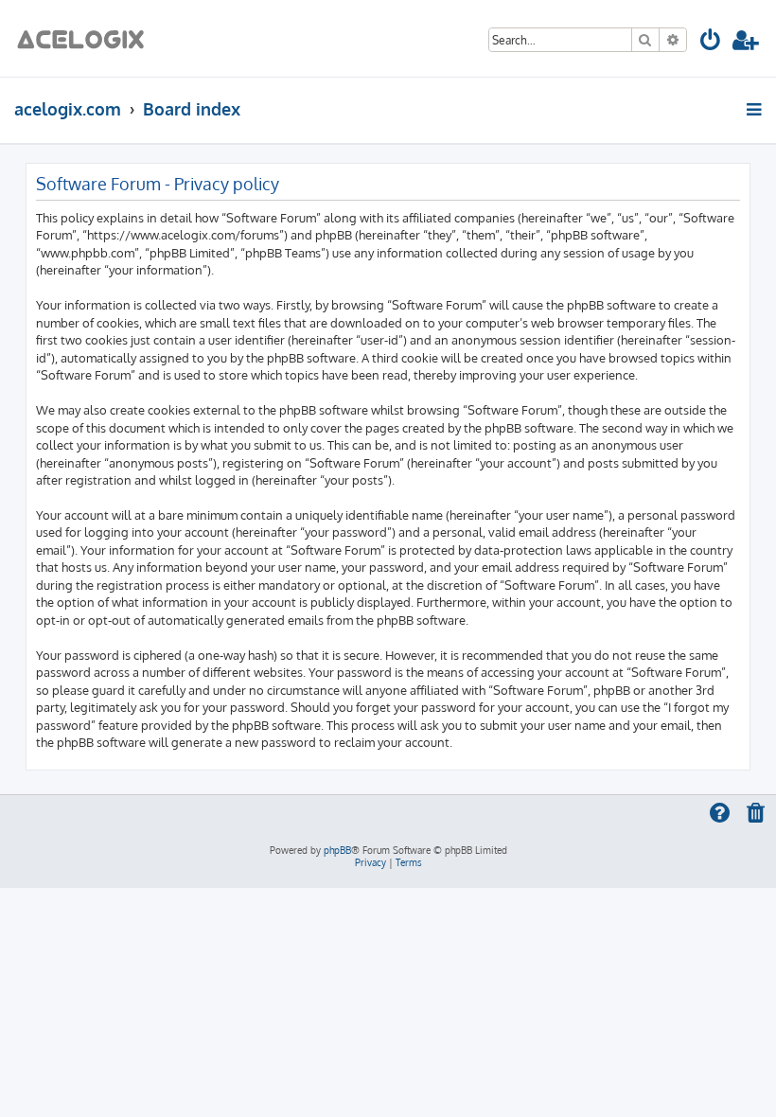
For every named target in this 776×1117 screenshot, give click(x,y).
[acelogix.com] (86, 38)
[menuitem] (711, 43)
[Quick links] (756, 109)
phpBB (337, 850)
